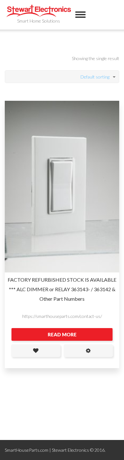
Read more (62, 334)
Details (88, 350)
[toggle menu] (80, 14)
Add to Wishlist (35, 350)
